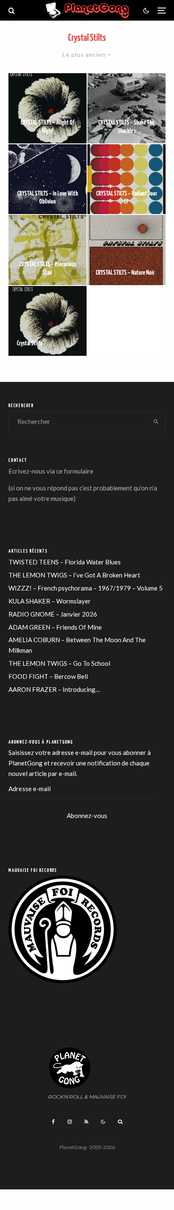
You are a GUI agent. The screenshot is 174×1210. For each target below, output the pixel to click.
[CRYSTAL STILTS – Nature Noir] (126, 250)
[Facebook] (53, 1122)
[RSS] (86, 1122)
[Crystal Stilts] (47, 321)
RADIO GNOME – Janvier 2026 (52, 614)
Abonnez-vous (87, 815)
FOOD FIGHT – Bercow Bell (48, 676)
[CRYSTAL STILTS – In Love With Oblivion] (47, 179)
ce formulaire (74, 471)
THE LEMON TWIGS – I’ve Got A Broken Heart (74, 575)
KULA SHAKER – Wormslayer (49, 601)
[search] (156, 422)
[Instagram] (69, 1122)
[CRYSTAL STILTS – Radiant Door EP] (126, 179)
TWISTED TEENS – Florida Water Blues (64, 562)
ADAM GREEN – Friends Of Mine (55, 627)
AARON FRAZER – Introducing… (54, 689)
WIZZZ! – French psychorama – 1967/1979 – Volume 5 (85, 588)
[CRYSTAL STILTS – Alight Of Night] (47, 108)
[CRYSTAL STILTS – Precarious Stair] (47, 250)
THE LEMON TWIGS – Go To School (59, 663)
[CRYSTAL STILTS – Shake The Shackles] (126, 108)
